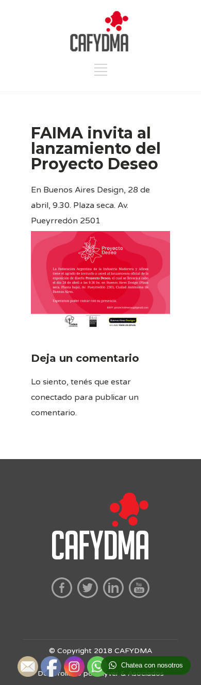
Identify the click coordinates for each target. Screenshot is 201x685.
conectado (51, 397)
